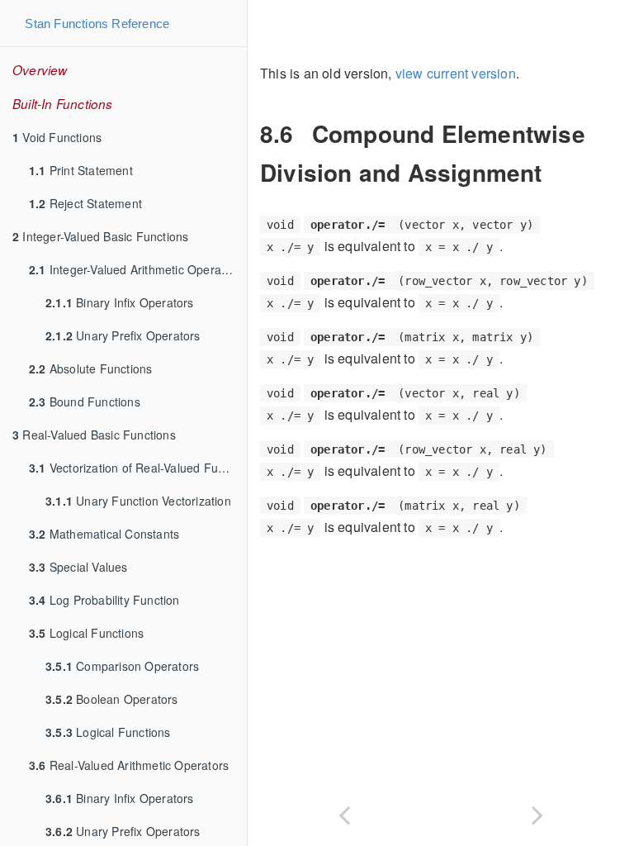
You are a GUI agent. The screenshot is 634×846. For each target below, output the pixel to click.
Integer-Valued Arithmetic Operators (135, 269)
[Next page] (537, 811)
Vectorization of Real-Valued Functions (138, 467)
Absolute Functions (90, 368)
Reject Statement (85, 203)
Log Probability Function (104, 600)
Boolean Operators (111, 699)
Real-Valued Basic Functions (94, 434)
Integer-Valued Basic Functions (100, 236)
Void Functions (57, 137)
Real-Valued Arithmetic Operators (129, 765)
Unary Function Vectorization (138, 500)
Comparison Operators (122, 666)
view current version (455, 73)
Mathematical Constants (104, 533)
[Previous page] (344, 811)
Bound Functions (84, 401)
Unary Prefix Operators (123, 335)
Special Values (78, 566)
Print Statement (81, 170)
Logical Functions (86, 633)
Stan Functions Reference (97, 24)
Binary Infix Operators (119, 302)
